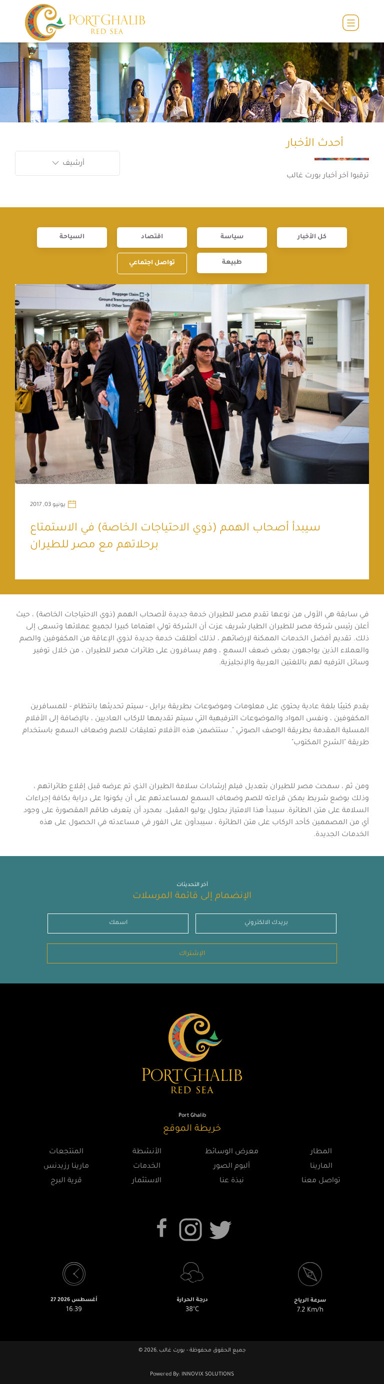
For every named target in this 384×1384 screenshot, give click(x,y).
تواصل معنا (321, 1181)
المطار (321, 1152)
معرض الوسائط (231, 1152)
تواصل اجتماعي (152, 263)
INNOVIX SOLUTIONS (207, 1375)
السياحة (72, 237)
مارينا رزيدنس (66, 1167)
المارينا (321, 1167)
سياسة (232, 237)
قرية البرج (66, 1181)
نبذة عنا (232, 1181)
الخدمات (146, 1167)
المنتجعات (66, 1152)
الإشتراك (192, 953)
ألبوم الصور (232, 1167)
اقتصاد (152, 237)
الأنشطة (147, 1152)
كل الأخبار (312, 237)
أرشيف (72, 164)
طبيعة (232, 262)
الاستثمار (147, 1181)
